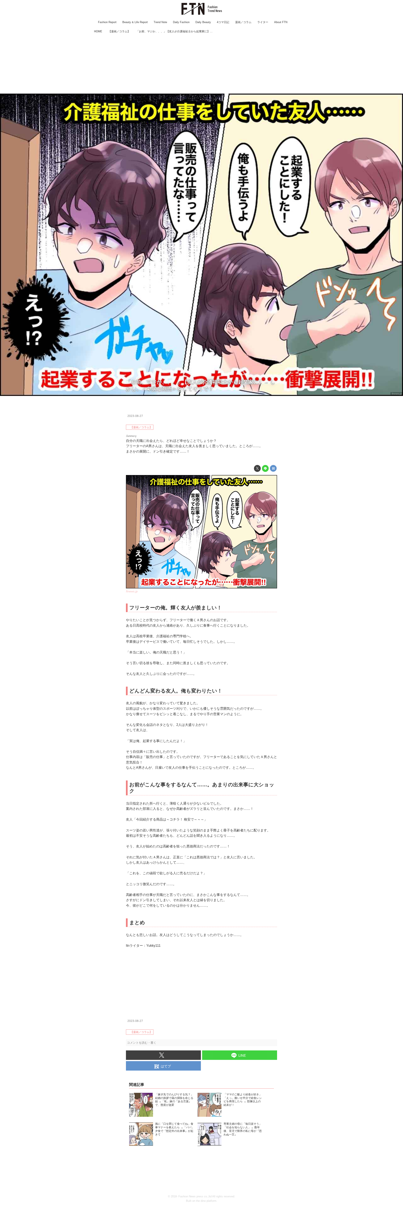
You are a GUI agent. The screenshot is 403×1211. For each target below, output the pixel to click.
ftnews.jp (397, 393)
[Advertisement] (201, 64)
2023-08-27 (135, 416)
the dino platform (206, 1200)
